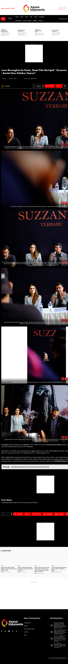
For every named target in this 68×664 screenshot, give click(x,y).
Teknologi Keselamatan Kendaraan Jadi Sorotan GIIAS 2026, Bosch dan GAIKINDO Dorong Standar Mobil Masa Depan (60, 625)
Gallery (4, 78)
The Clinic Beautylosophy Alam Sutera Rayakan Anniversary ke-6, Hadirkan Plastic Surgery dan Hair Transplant (60, 638)
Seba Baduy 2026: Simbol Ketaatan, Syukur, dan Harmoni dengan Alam (9, 569)
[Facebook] (1, 631)
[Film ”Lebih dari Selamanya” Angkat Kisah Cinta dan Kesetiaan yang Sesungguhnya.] (65, 32)
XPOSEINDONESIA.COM (60, 658)
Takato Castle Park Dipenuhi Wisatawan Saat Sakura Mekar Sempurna (25, 569)
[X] (16, 631)
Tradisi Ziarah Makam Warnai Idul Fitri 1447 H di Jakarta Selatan (58, 569)
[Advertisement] (34, 53)
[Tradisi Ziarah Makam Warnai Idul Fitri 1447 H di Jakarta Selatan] (59, 559)
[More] (65, 86)
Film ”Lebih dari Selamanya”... (55, 31)
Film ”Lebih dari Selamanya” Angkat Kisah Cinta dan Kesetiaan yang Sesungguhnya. (60, 645)
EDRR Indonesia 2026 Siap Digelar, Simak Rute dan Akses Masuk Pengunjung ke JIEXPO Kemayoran (60, 632)
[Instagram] (5, 631)
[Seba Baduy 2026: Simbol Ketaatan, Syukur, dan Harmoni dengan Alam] (9, 559)
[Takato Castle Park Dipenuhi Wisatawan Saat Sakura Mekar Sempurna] (25, 559)
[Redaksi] (2, 86)
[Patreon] (9, 631)
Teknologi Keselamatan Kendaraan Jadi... (5, 30)
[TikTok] (12, 631)
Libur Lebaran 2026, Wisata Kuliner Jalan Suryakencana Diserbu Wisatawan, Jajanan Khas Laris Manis (42, 569)
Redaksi (8, 86)
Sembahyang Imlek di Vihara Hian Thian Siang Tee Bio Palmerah (19, 503)
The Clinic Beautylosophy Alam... (38, 30)
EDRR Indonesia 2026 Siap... (21, 31)
